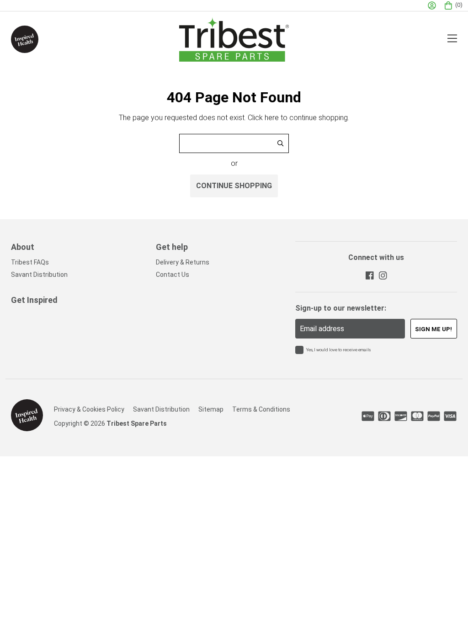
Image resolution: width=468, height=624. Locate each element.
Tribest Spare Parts (136, 423)
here (272, 117)
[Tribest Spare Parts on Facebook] (369, 275)
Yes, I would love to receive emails (338, 349)
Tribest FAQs (30, 262)
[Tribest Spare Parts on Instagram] (382, 275)
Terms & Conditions (261, 409)
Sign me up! (433, 329)
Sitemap (210, 409)
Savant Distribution (39, 274)
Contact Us (172, 274)
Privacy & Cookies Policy (89, 409)
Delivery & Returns (182, 262)
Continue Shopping (234, 185)
